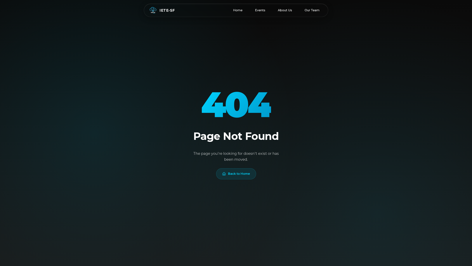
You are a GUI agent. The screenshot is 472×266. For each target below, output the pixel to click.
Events (260, 10)
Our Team (312, 10)
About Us (285, 10)
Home (237, 10)
